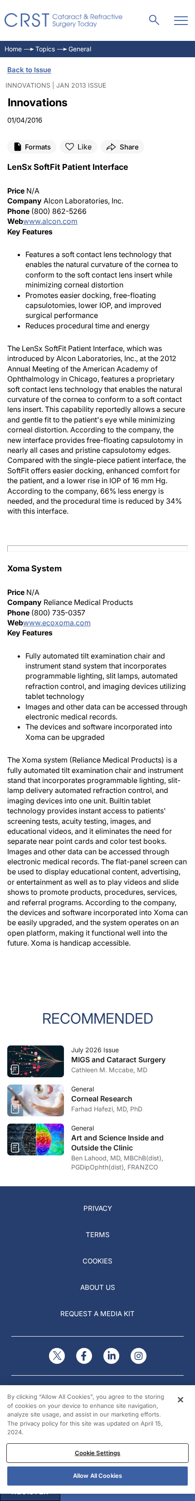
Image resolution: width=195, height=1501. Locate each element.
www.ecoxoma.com (57, 622)
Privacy (97, 1208)
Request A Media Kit (97, 1313)
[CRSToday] (64, 20)
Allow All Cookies (97, 1475)
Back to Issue (29, 69)
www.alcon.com (50, 221)
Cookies (97, 1261)
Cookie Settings (98, 1452)
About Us (97, 1287)
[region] (97, 1439)
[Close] (180, 1400)
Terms (98, 1234)
